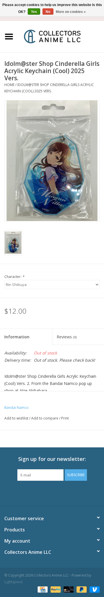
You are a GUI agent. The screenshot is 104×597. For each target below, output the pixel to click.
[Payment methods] (42, 589)
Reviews (67, 336)
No (48, 12)
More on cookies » (71, 12)
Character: (14, 276)
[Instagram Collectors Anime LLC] (62, 492)
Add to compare (45, 418)
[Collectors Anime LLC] (61, 36)
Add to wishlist (16, 418)
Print (65, 418)
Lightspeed (13, 581)
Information (16, 336)
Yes (34, 12)
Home (9, 84)
